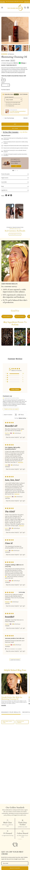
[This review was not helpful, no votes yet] (23, 437)
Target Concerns (4, 177)
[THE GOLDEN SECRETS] (15, 7)
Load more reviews (15, 659)
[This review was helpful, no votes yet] (20, 437)
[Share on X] (9, 195)
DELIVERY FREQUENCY (9, 97)
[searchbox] (9, 415)
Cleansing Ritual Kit (15, 161)
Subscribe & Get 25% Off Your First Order (18, 1)
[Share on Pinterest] (11, 195)
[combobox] (21, 418)
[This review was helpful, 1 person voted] (21, 628)
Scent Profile (4, 182)
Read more (20, 462)
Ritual (2, 186)
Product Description (5, 174)
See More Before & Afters (15, 234)
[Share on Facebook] (6, 195)
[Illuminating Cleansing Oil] (4, 48)
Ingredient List (4, 190)
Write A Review (15, 389)
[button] (25, 8)
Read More (3, 705)
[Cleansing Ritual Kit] (6, 163)
